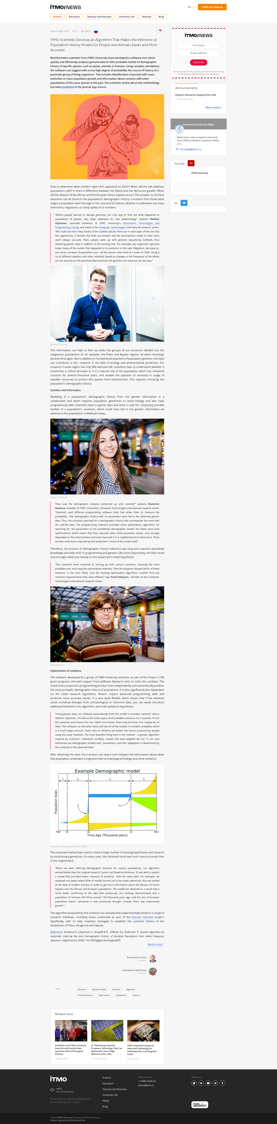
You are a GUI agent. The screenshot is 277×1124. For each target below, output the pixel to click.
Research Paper (99, 989)
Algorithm (130, 989)
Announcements (186, 88)
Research (82, 989)
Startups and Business (99, 16)
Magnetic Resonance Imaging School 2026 (195, 94)
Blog (161, 16)
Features (146, 16)
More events (213, 107)
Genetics (116, 989)
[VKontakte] (160, 30)
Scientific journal (85, 995)
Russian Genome (142, 917)
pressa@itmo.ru (146, 1085)
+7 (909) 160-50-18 (146, 1081)
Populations (121, 995)
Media (105, 1100)
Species (136, 995)
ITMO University (199, 173)
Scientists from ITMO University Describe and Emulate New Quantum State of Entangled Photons (70, 1049)
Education (74, 16)
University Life (126, 16)
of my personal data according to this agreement (199, 74)
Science (57, 16)
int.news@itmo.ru (190, 149)
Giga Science (104, 995)
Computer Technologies (112, 227)
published (68, 87)
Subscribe (198, 62)
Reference (56, 932)
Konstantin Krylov (136, 957)
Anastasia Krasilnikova (134, 970)
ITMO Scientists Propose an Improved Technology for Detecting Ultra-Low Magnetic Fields (142, 1050)
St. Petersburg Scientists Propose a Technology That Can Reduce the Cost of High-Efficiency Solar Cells (106, 1049)
